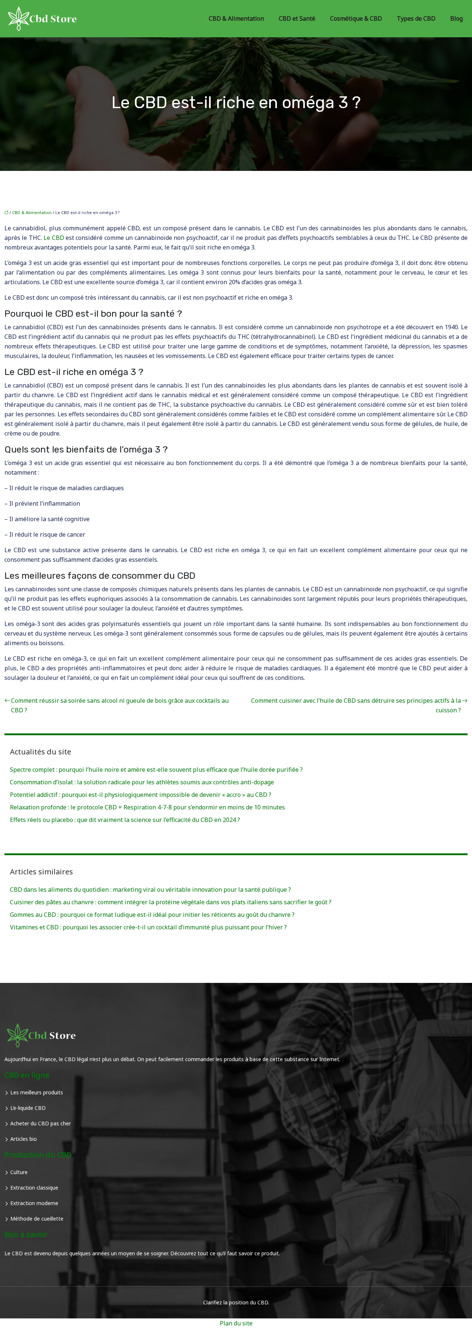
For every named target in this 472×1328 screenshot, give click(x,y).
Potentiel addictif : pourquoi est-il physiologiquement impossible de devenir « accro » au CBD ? (140, 795)
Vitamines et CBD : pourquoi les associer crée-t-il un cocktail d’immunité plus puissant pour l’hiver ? (148, 927)
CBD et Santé (297, 18)
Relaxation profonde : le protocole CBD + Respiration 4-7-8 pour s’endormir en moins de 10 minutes (147, 807)
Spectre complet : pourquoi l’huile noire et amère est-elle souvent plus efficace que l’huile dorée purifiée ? (156, 770)
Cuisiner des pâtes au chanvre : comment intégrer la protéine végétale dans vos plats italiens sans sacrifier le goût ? (171, 902)
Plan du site (236, 1323)
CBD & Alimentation (236, 18)
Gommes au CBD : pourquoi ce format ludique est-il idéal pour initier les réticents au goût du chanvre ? (152, 915)
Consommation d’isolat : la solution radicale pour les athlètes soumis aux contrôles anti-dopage (142, 782)
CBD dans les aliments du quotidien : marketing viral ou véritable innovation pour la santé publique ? (150, 889)
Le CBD (54, 238)
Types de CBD (416, 18)
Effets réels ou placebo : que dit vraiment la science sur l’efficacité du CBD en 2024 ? (125, 820)
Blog (456, 18)
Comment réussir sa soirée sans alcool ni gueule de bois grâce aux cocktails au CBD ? (120, 705)
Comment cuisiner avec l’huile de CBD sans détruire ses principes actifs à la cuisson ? (356, 705)
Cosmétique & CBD (356, 18)
